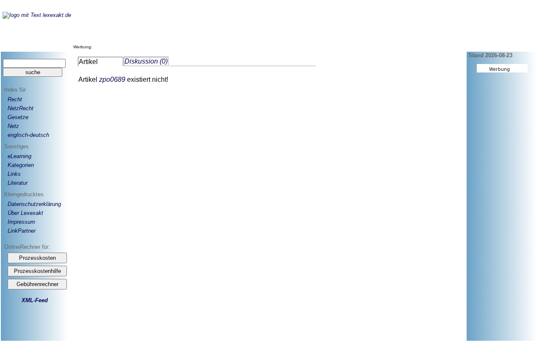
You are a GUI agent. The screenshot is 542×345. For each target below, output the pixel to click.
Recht (15, 99)
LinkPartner (22, 231)
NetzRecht (20, 108)
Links (14, 174)
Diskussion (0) (146, 61)
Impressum (21, 222)
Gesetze (18, 117)
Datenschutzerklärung (34, 204)
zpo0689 (112, 79)
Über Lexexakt (25, 213)
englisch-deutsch (28, 135)
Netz (13, 126)
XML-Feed (35, 300)
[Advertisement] (248, 29)
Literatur (18, 183)
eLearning (19, 156)
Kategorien (21, 165)
